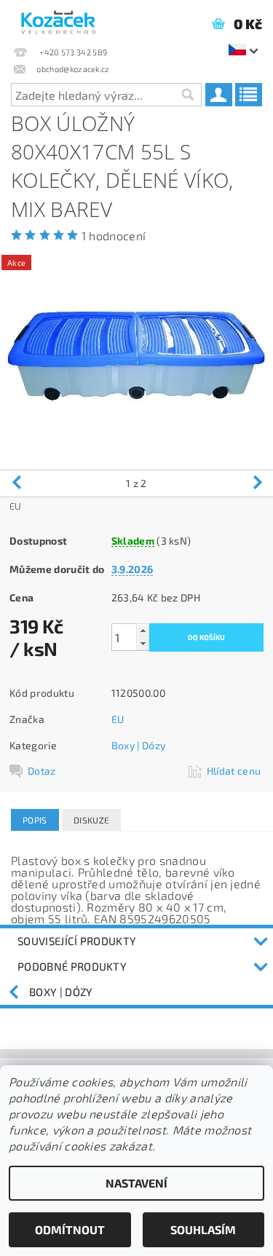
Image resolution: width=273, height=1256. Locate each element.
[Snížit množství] (142, 643)
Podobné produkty (72, 966)
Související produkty (76, 940)
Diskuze (91, 820)
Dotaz (42, 771)
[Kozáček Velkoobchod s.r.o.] (58, 19)
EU (117, 719)
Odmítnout (70, 1229)
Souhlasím (203, 1229)
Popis (35, 820)
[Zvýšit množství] (142, 630)
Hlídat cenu (234, 771)
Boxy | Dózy (138, 745)
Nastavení (136, 1183)
